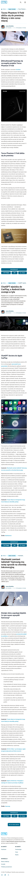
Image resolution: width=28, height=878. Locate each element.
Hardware (3, 849)
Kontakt (3, 864)
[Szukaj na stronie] (25, 2)
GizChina (18, 69)
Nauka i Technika (12, 9)
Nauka (16, 854)
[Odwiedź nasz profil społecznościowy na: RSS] (8, 875)
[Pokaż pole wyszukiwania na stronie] (20, 2)
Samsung (7, 806)
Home (4, 9)
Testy (16, 852)
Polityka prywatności (6, 866)
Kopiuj (23, 272)
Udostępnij (13, 269)
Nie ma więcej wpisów (14, 824)
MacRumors (8, 535)
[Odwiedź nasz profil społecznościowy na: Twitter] (5, 875)
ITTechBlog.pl (8, 872)
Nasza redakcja (5, 861)
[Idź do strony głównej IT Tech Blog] (14, 834)
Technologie (18, 849)
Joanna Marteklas (10, 26)
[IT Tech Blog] (4, 2)
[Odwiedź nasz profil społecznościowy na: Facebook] (2, 875)
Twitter (5, 272)
